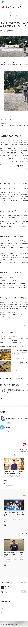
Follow (14, 11)
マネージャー (8, 405)
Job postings (23, 15)
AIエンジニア (3, 396)
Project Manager (3, 398)
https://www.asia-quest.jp (10, 8)
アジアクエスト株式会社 (15, 7)
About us (7, 15)
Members (12, 15)
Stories (17, 15)
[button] (14, 579)
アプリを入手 (23, 582)
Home (2, 15)
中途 (2, 405)
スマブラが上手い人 (4, 400)
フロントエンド (16, 405)
